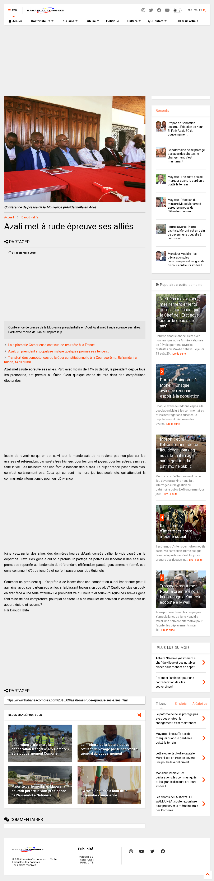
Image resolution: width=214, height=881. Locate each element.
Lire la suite (179, 353)
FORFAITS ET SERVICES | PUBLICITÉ (87, 859)
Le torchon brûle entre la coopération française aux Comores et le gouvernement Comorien (40, 749)
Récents (162, 111)
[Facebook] (159, 10)
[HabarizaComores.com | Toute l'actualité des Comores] (45, 12)
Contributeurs (40, 21)
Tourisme (67, 21)
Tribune (90, 21)
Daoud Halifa (30, 217)
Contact (157, 21)
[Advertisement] (105, 61)
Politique (112, 21)
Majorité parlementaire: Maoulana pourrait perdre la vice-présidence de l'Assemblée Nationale (38, 791)
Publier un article (186, 21)
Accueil (17, 21)
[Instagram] (143, 10)
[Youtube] (167, 10)
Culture (132, 21)
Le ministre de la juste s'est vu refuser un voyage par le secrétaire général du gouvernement (109, 749)
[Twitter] (151, 10)
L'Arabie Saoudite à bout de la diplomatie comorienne (104, 793)
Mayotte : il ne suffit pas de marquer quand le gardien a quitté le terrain (186, 180)
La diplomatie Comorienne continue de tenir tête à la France (51, 345)
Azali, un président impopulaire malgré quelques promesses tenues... (58, 351)
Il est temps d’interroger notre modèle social (176, 531)
